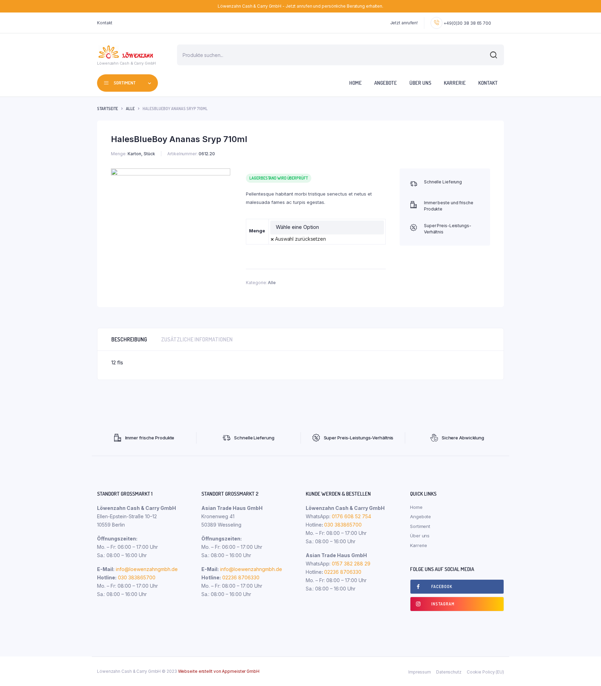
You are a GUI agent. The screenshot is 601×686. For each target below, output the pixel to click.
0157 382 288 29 (350, 564)
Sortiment (420, 526)
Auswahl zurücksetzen (300, 239)
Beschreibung (129, 339)
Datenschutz (449, 672)
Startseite (107, 108)
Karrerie (455, 83)
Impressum (419, 672)
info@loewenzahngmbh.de (147, 569)
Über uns (420, 83)
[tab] (129, 339)
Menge (257, 230)
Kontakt (104, 22)
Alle (130, 108)
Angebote (385, 83)
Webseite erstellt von (218, 671)
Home (355, 83)
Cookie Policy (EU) (485, 672)
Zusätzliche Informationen (197, 339)
